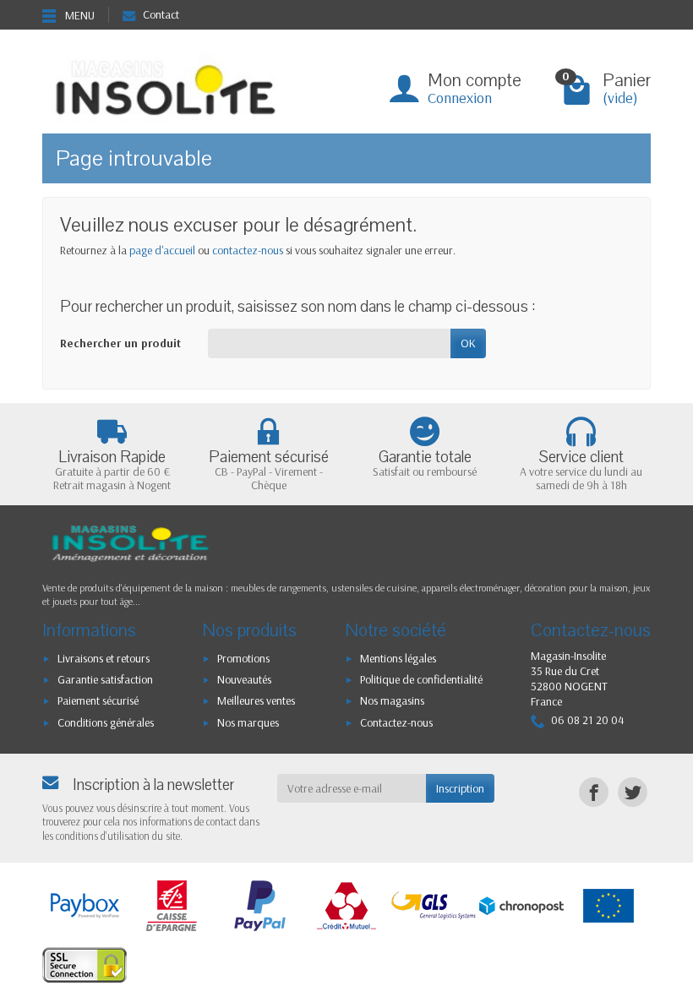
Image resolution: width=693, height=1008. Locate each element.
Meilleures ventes (256, 700)
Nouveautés (244, 679)
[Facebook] (593, 792)
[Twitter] (632, 792)
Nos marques (248, 722)
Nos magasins (392, 700)
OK (468, 343)
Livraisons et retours (103, 658)
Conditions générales (105, 722)
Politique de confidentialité (421, 679)
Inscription (460, 788)
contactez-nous (247, 250)
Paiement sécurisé (98, 700)
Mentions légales (398, 658)
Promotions (243, 658)
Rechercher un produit (120, 343)
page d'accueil (162, 250)
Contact (161, 14)
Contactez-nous (396, 722)
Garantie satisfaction (105, 679)
